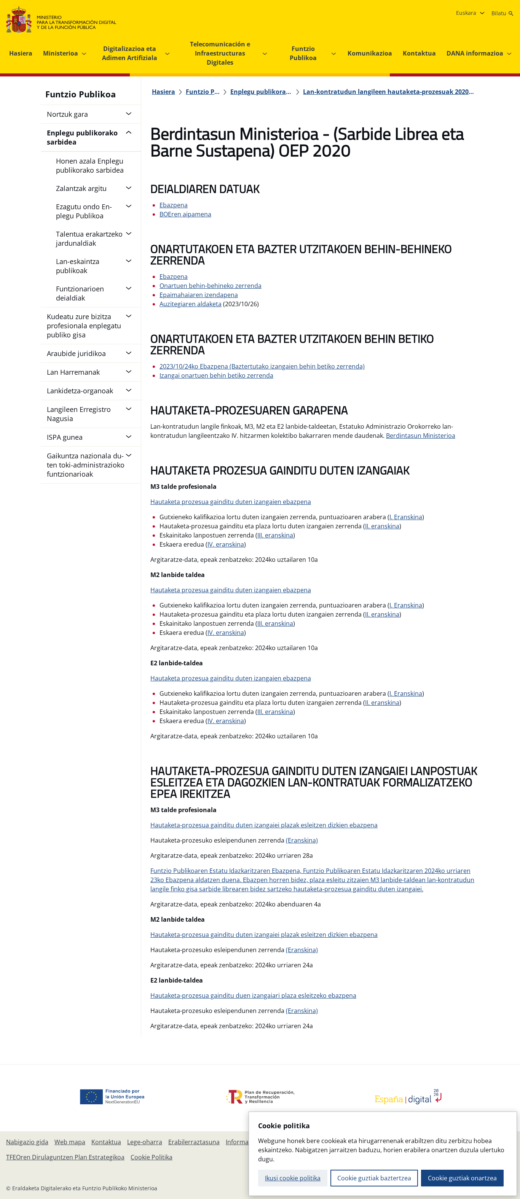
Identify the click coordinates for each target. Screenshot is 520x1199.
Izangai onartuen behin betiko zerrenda (216, 375)
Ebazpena (174, 205)
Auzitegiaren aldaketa (191, 304)
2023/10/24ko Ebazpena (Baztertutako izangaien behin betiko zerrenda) (262, 366)
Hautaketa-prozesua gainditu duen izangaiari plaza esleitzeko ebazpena (253, 995)
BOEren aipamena (185, 214)
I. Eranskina (405, 517)
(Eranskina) (302, 840)
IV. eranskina (225, 544)
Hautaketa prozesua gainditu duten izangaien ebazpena (230, 502)
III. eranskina (275, 535)
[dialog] (383, 1154)
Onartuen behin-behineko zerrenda (211, 285)
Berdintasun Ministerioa (420, 435)
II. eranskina (382, 526)
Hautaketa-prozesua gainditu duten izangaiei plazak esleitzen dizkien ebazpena (264, 825)
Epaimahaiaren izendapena (199, 295)
